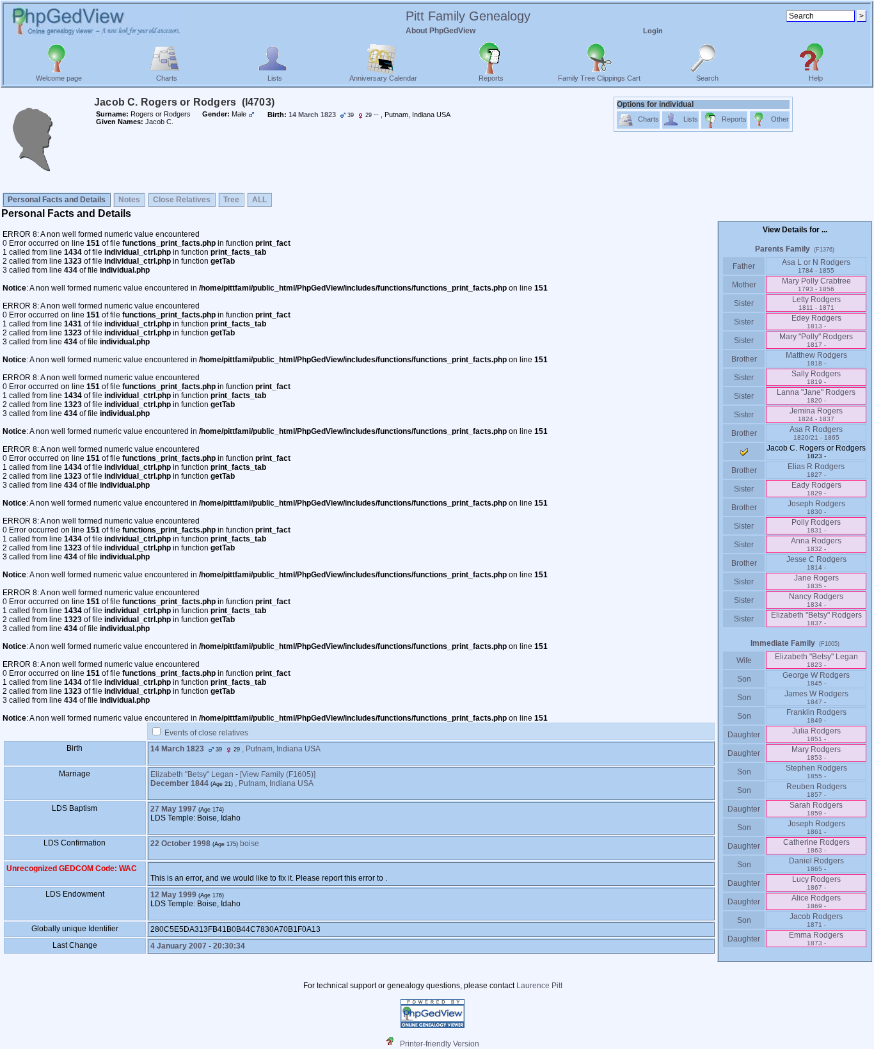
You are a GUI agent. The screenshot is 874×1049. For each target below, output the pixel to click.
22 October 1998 (180, 843)
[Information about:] (393, 1043)
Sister (744, 303)
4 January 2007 (178, 945)
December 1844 (179, 783)
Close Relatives (182, 199)
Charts (166, 78)
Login (653, 31)
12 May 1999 (173, 894)
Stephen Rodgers (816, 772)
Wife (744, 660)
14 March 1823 (177, 748)
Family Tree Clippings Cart (599, 78)
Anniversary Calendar (383, 78)
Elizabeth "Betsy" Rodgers (816, 619)
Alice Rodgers (816, 901)
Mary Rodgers (816, 753)
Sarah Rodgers (816, 809)
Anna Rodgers (816, 544)
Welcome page (59, 78)
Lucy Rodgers (816, 883)
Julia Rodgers (816, 734)
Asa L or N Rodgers (816, 266)
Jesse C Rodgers (816, 563)
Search (707, 78)
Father (744, 266)
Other (780, 119)
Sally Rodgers (816, 377)
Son (744, 679)
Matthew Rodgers (816, 359)
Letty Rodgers (816, 303)
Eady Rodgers (816, 489)
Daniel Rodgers (816, 864)
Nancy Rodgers (816, 600)
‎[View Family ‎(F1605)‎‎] (277, 774)
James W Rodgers (816, 697)
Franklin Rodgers (816, 716)
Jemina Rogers (816, 414)
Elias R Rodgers (816, 470)
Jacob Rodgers (816, 920)
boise (249, 843)
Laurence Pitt (539, 985)
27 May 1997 (173, 809)
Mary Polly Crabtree (816, 284)
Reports (491, 78)
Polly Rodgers (816, 526)
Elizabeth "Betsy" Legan (192, 774)
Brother (744, 359)
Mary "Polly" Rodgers (816, 340)
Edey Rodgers (816, 322)
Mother (744, 284)
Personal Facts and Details (57, 199)
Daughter (744, 734)
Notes (129, 199)
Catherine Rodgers (816, 846)
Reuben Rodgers (816, 790)
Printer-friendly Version (439, 1043)
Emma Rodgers (816, 939)
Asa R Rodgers (816, 433)
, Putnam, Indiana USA (281, 748)
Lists (274, 78)
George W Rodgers (816, 679)
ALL (259, 199)
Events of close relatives (206, 732)
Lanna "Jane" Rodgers (816, 396)
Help (816, 78)
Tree (231, 199)
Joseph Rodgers (816, 507)
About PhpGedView (440, 30)
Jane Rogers (816, 581)
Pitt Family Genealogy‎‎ (468, 16)
